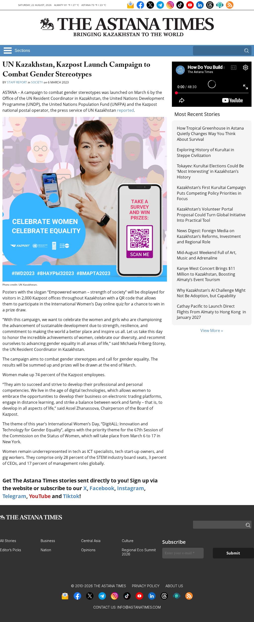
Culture (127, 541)
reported (125, 110)
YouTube (40, 496)
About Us (174, 586)
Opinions (88, 550)
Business (48, 541)
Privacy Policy (145, 586)
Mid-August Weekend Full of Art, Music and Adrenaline (206, 255)
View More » (211, 330)
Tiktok (71, 496)
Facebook (102, 488)
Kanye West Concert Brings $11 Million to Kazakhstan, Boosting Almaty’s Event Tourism (206, 274)
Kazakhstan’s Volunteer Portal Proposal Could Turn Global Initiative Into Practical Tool (211, 214)
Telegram (14, 496)
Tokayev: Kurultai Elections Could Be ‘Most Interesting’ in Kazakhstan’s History (210, 171)
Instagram (130, 488)
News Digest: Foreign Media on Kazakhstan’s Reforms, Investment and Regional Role (209, 236)
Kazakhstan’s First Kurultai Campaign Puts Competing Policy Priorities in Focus (211, 193)
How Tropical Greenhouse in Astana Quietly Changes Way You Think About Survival (210, 133)
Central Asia (90, 541)
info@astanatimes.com (139, 607)
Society (37, 82)
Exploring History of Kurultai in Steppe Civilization (205, 152)
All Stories (8, 541)
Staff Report (17, 82)
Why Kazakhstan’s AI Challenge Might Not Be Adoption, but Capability (211, 293)
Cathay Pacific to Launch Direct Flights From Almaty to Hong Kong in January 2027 (211, 311)
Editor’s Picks (10, 550)
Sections (22, 50)
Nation (46, 550)
